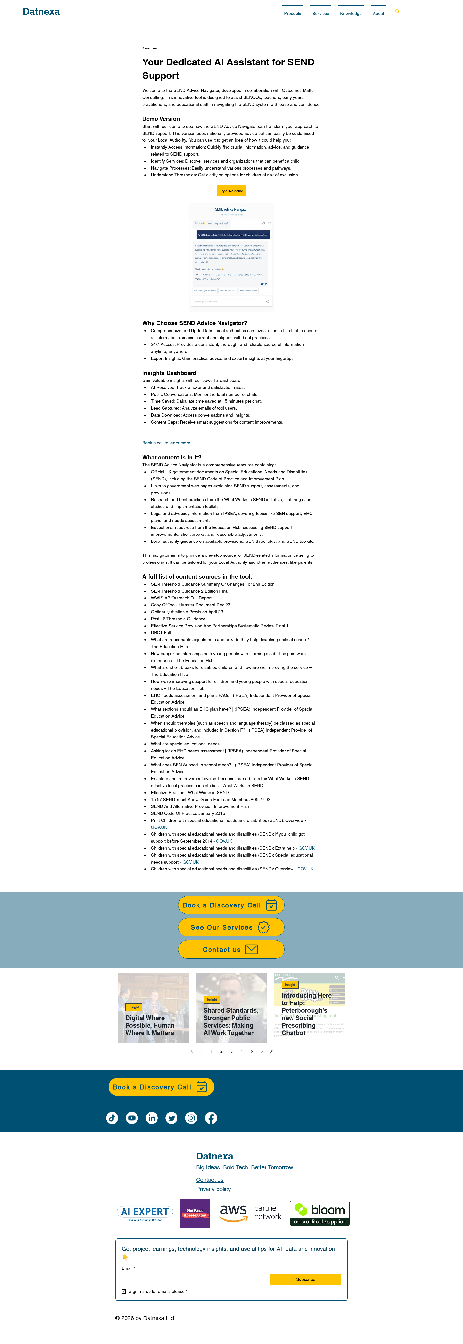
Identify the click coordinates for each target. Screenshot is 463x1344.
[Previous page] (201, 1051)
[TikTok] (112, 1118)
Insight (134, 1007)
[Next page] (262, 1051)
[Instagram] (191, 1118)
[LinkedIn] (152, 1118)
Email (128, 1268)
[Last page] (272, 1051)
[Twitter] (171, 1118)
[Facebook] (211, 1118)
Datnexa (41, 11)
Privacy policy (213, 1189)
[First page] (191, 1051)
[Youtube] (132, 1118)
